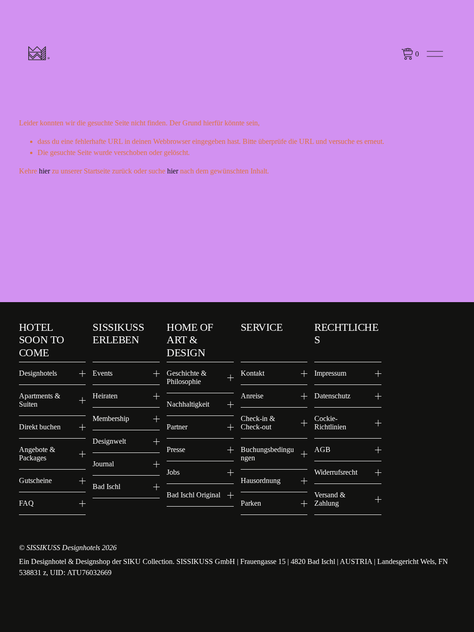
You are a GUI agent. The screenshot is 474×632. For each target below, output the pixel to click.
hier (44, 171)
